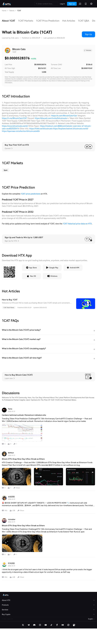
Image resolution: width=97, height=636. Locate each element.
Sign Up (88, 34)
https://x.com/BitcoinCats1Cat (64, 116)
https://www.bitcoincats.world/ (15, 126)
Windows (53, 276)
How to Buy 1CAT (9, 300)
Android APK (74, 268)
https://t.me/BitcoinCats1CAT (14, 118)
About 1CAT (8, 20)
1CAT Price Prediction (47, 20)
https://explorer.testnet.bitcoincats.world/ (70, 128)
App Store (33, 268)
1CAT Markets (25, 20)
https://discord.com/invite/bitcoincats (51, 118)
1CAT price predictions (30, 194)
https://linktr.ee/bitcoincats (40, 128)
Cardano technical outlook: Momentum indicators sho (24, 415)
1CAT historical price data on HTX (77, 224)
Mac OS (33, 276)
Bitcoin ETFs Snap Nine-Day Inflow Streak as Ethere (23, 459)
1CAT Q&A (83, 20)
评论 (5, 510)
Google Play (53, 268)
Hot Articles (68, 20)
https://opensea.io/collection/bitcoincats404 (21, 131)
